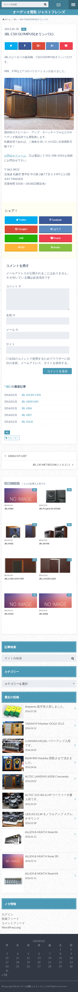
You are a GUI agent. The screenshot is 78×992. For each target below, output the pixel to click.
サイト (10, 344)
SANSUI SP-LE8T (17, 456)
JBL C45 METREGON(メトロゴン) (51, 464)
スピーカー (13, 437)
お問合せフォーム (15, 155)
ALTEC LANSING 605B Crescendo (47, 779)
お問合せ (58, 4)
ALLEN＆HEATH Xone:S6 (41, 834)
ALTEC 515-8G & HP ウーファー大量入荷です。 (48, 799)
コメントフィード (13, 923)
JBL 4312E (27, 421)
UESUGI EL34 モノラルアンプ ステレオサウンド (49, 818)
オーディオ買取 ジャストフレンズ (39, 12)
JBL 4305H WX (29, 401)
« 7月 (4, 974)
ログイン (7, 914)
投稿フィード (10, 918)
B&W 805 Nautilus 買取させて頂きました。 (48, 762)
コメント (13, 286)
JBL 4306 (26, 408)
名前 (10, 315)
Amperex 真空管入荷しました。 (45, 709)
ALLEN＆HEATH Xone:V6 (41, 876)
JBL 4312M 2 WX (31, 394)
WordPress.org (11, 927)
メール (12, 329)
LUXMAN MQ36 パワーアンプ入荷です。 (48, 745)
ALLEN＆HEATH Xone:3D (41, 858)
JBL (8, 386)
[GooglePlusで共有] (38, 45)
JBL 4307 (26, 415)
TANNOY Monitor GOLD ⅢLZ (44, 726)
